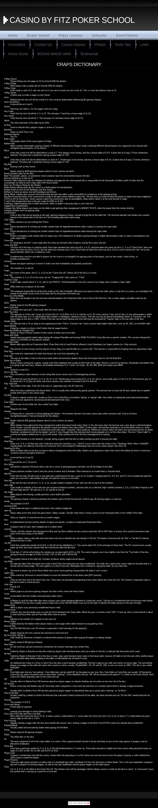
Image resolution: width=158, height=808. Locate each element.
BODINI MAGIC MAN (54, 54)
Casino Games (73, 45)
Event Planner (127, 35)
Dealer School (38, 35)
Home (13, 35)
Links (144, 45)
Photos (100, 45)
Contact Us (43, 45)
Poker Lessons (71, 35)
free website (78, 803)
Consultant (16, 45)
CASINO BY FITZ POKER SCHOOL (72, 20)
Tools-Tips (123, 45)
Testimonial (89, 54)
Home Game (18, 54)
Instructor (99, 35)
